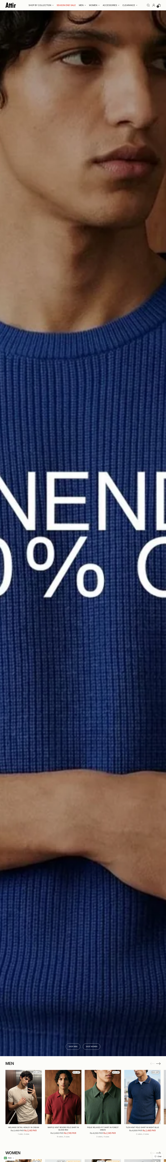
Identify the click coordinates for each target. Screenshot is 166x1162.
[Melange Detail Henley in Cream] (23, 1097)
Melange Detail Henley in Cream (23, 1127)
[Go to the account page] (153, 5)
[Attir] (10, 5)
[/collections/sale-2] (83, 533)
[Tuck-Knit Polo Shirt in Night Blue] (142, 1097)
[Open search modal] (148, 5)
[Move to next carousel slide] (158, 1063)
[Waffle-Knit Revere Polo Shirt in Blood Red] (63, 1097)
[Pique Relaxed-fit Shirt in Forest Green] (103, 1097)
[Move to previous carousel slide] (152, 1063)
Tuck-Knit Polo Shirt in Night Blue (142, 1127)
